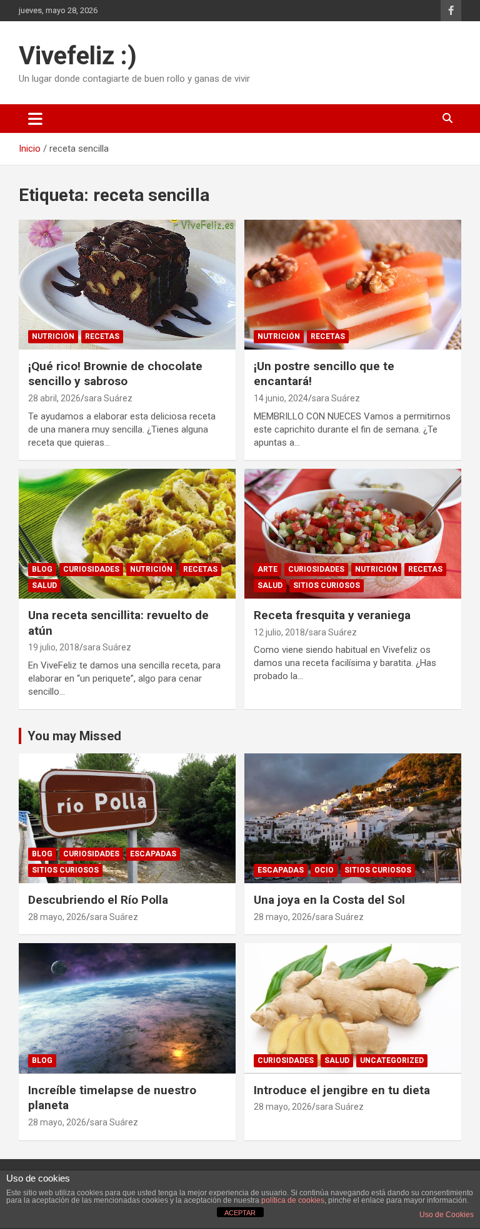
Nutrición (53, 336)
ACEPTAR (240, 1213)
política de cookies (292, 1200)
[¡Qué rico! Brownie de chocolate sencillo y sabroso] (127, 284)
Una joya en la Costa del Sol (329, 900)
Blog (42, 569)
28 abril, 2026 (54, 398)
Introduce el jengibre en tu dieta (342, 1090)
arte (268, 569)
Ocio (324, 870)
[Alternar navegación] (35, 118)
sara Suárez (108, 398)
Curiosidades (91, 569)
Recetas (102, 336)
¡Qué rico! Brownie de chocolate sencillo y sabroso (115, 374)
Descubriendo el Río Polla (98, 900)
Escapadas (153, 854)
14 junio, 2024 (281, 398)
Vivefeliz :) (78, 56)
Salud (44, 585)
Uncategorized (392, 1060)
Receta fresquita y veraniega (332, 615)
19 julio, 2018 (53, 647)
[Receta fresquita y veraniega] (353, 533)
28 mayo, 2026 (57, 917)
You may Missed (74, 735)
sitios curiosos (326, 585)
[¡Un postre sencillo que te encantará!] (353, 284)
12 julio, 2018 (279, 632)
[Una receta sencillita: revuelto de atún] (127, 533)
